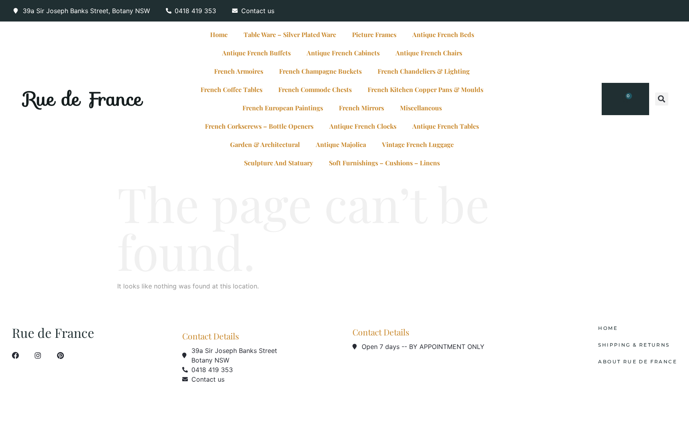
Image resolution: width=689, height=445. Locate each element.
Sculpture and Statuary (278, 163)
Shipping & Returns (633, 345)
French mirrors (361, 108)
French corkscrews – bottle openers (259, 126)
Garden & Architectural (265, 144)
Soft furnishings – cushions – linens (384, 163)
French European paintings (282, 108)
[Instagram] (37, 355)
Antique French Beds (443, 34)
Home (219, 34)
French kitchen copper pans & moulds (425, 89)
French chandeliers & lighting (424, 71)
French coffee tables (231, 89)
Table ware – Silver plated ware (290, 34)
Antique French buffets (256, 53)
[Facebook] (15, 355)
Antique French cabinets (343, 53)
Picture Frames (374, 34)
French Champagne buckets (320, 71)
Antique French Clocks (362, 126)
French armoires (238, 71)
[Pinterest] (60, 355)
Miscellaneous (421, 108)
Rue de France (83, 99)
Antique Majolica (341, 144)
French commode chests (315, 89)
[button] (661, 99)
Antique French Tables (445, 126)
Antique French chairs (429, 53)
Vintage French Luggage (418, 144)
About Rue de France (637, 361)
